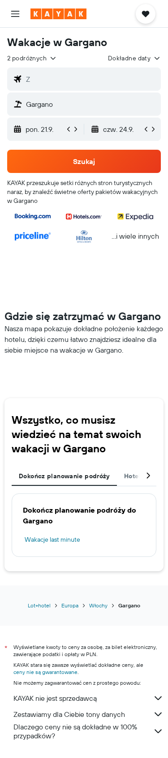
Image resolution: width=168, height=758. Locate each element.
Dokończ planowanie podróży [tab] (64, 476)
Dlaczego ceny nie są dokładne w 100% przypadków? (75, 731)
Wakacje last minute (52, 539)
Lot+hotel (39, 605)
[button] (15, 14)
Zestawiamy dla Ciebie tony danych (69, 714)
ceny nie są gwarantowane (45, 672)
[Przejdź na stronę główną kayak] (58, 13)
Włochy (98, 605)
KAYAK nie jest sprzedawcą (55, 698)
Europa (69, 605)
